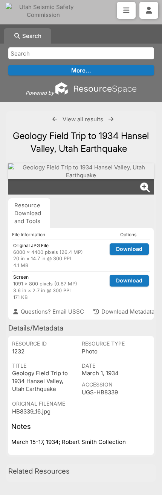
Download (129, 249)
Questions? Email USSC (51, 311)
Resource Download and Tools (27, 213)
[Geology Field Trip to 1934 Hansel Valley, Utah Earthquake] (81, 171)
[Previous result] (55, 119)
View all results (83, 119)
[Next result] (111, 119)
